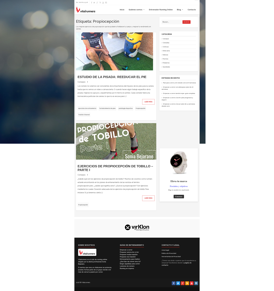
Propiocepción (140, 108)
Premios (165, 59)
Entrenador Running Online (161, 10)
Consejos (81, 82)
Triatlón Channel (84, 114)
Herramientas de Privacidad (171, 256)
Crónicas (166, 47)
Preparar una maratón (128, 257)
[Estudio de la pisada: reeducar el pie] (116, 51)
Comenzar (178, 196)
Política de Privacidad (169, 253)
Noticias (165, 55)
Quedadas (166, 67)
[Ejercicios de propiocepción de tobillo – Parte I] (116, 141)
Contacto (192, 10)
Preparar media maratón (129, 254)
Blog (179, 10)
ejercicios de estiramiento (87, 108)
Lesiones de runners (127, 266)
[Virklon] (137, 227)
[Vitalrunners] (85, 9)
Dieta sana (166, 51)
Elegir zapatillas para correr (130, 264)
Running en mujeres (127, 268)
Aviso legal (165, 250)
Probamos (166, 63)
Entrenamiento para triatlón (130, 259)
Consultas (166, 43)
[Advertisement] (178, 129)
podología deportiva (126, 108)
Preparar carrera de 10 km (129, 252)
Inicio (122, 10)
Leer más (148, 102)
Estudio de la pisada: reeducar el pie (112, 77)
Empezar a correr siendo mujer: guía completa (179, 93)
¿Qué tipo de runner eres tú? (130, 261)
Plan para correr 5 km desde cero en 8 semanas (179, 83)
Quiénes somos (135, 10)
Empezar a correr (126, 250)
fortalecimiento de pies (107, 108)
